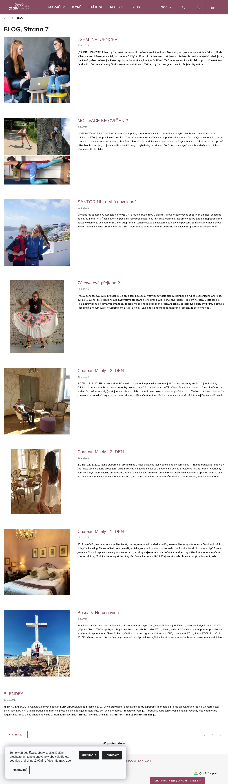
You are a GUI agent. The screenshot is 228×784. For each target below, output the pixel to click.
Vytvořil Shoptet (208, 773)
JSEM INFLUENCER (98, 39)
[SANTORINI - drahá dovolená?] (37, 232)
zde (68, 760)
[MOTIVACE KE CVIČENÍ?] (37, 151)
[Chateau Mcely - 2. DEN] (37, 481)
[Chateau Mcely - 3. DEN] (37, 400)
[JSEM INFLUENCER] (37, 69)
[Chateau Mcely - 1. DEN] (37, 561)
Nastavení (19, 769)
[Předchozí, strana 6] (212, 734)
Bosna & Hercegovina (98, 612)
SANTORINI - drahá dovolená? (107, 201)
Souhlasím (112, 755)
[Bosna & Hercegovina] (37, 642)
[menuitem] (56, 7)
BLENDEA (14, 693)
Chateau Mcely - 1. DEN (101, 531)
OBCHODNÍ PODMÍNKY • (128, 760)
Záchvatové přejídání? (99, 282)
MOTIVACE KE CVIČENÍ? (103, 120)
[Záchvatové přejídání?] (37, 316)
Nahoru (17, 734)
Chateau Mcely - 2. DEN (101, 451)
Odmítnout (89, 755)
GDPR (148, 760)
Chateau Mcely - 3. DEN (101, 370)
